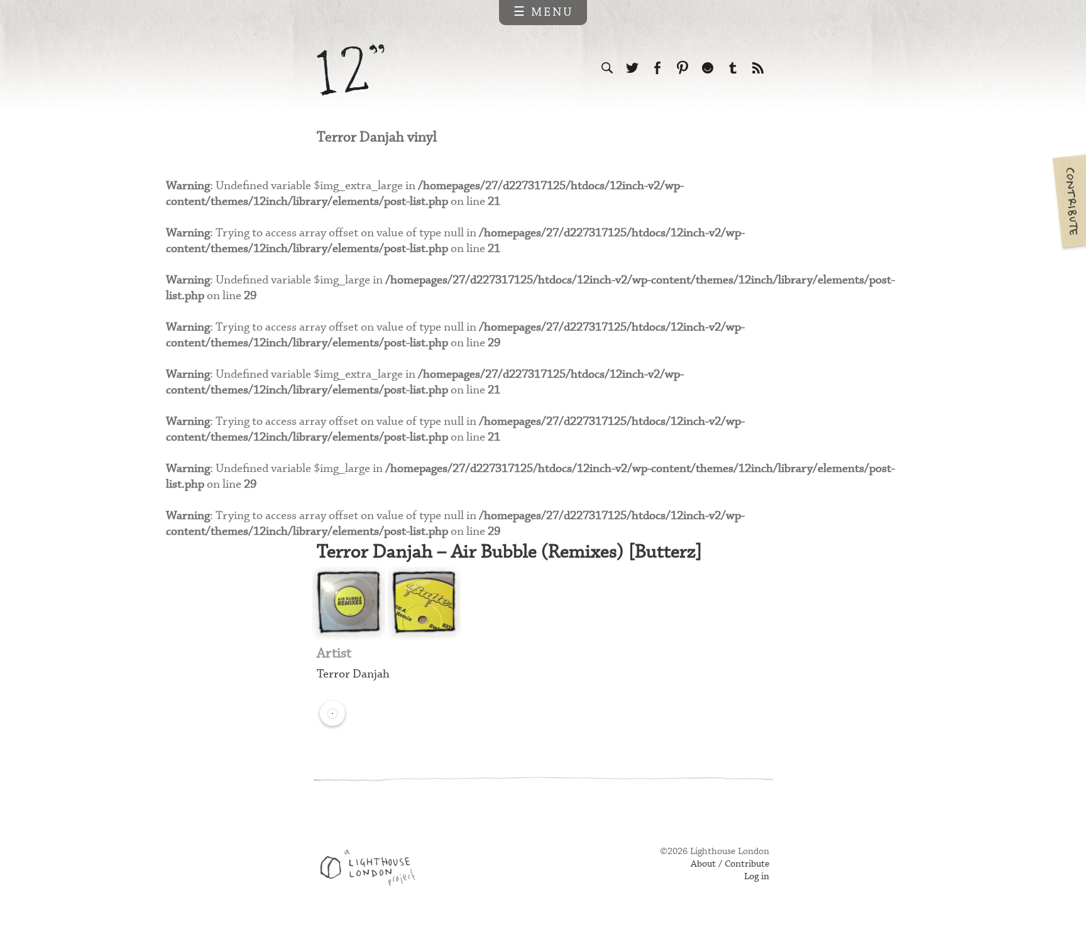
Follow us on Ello (707, 67)
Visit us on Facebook (657, 67)
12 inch (351, 70)
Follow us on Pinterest (682, 67)
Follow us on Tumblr (732, 67)
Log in (756, 876)
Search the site (607, 67)
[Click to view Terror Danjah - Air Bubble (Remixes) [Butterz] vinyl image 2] (424, 603)
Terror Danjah (353, 674)
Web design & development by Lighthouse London (372, 869)
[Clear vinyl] (332, 713)
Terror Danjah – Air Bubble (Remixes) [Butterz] (509, 552)
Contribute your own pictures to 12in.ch (1068, 201)
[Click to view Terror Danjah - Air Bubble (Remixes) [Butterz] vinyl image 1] (348, 603)
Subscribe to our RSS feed (758, 67)
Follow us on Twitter (632, 67)
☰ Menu (543, 12)
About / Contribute (730, 864)
